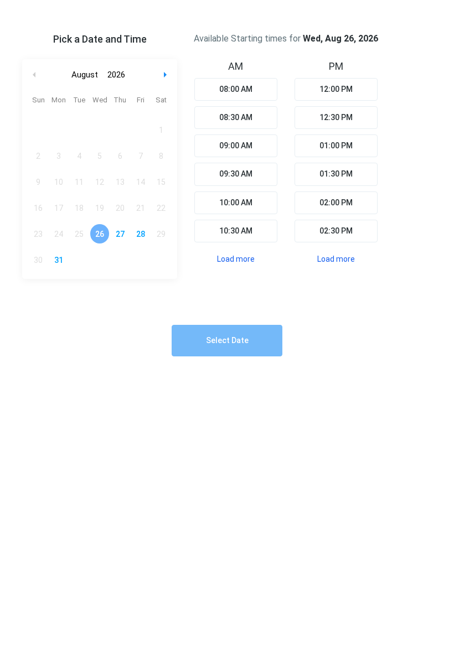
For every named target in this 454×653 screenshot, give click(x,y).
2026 (116, 75)
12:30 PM (336, 117)
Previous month (34, 75)
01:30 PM (336, 173)
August (84, 75)
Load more (236, 259)
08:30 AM (235, 117)
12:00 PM (336, 89)
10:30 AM (235, 230)
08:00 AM (235, 89)
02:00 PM (336, 202)
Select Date (227, 340)
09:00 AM (235, 145)
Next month (166, 75)
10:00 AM (235, 202)
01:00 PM (336, 145)
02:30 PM (336, 230)
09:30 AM (235, 173)
